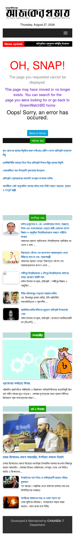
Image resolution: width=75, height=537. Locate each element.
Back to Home (37, 133)
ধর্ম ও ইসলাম (37, 409)
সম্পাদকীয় (37, 335)
